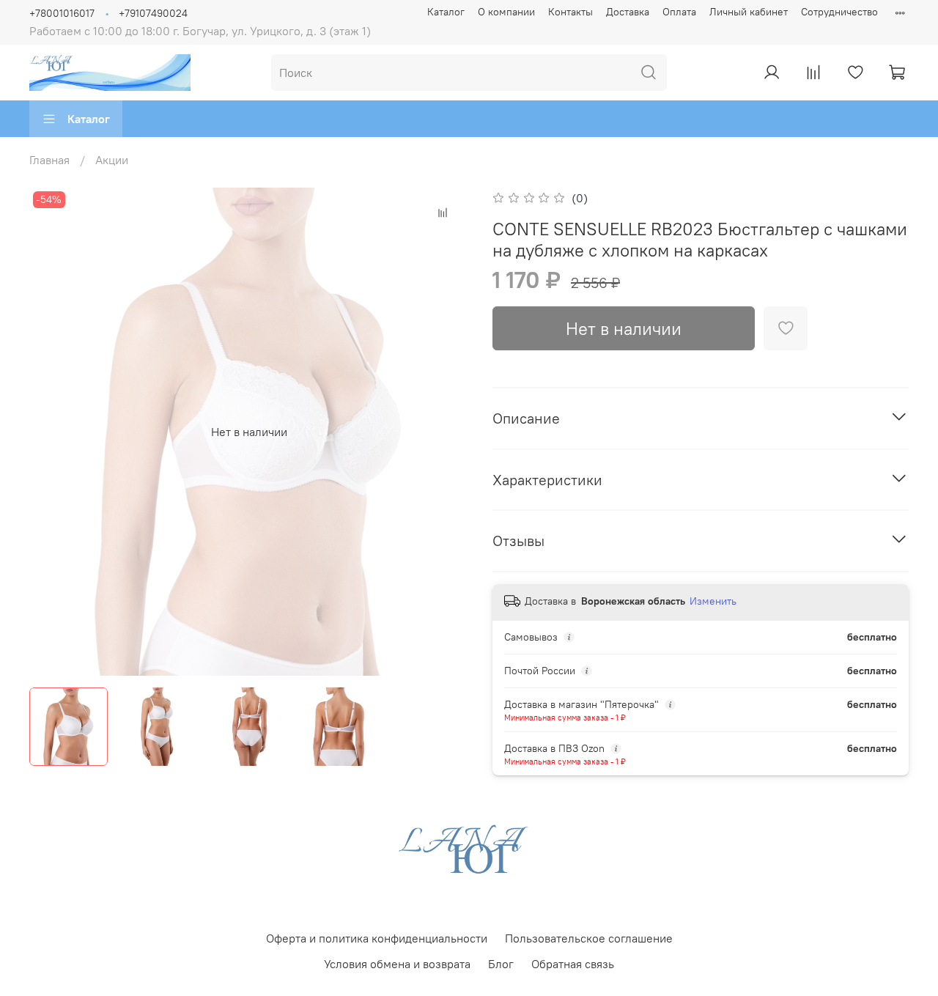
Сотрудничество (839, 11)
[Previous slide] (52, 431)
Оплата (679, 11)
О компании (506, 11)
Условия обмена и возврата (397, 963)
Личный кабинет (748, 11)
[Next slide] (445, 431)
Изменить (713, 601)
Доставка (627, 11)
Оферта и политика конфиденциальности (376, 938)
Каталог (446, 11)
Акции (111, 159)
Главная (49, 159)
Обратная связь (572, 963)
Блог (501, 963)
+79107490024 (153, 13)
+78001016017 (62, 13)
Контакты (570, 11)
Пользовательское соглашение (589, 938)
